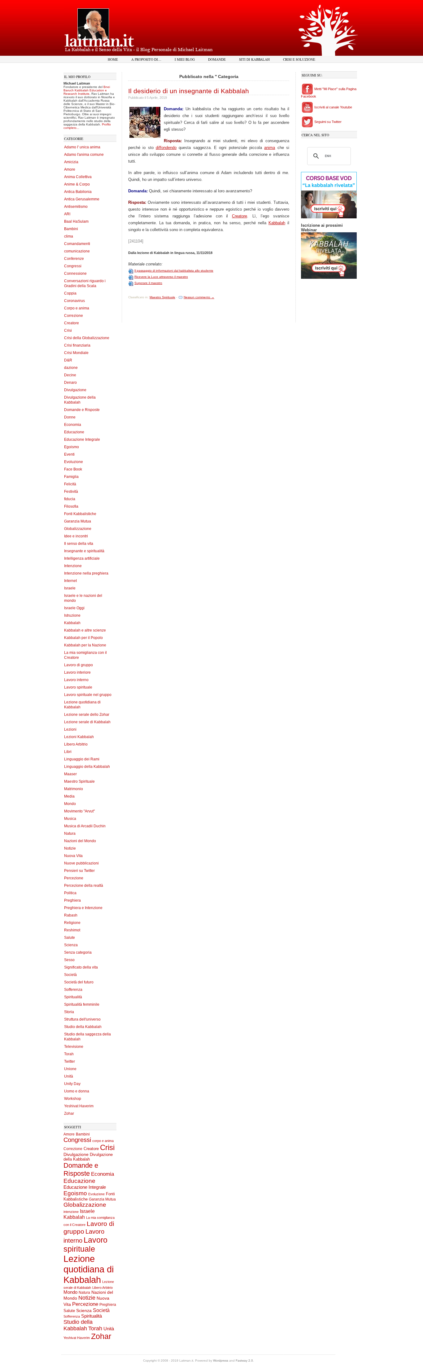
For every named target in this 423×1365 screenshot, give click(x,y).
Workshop (72, 1098)
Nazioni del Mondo (80, 841)
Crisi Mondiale (76, 353)
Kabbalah (72, 623)
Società (70, 975)
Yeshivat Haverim (79, 1106)
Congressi (72, 266)
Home (113, 59)
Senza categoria (78, 952)
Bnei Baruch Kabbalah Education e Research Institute (86, 90)
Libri (68, 752)
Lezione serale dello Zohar (86, 714)
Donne (70, 417)
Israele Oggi (74, 608)
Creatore (71, 323)
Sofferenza (73, 989)
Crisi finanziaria (77, 345)
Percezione (73, 878)
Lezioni (70, 729)
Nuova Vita (73, 856)
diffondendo (166, 147)
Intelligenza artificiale (82, 558)
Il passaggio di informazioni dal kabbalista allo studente (173, 270)
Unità (68, 1076)
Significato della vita (81, 967)
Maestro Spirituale (79, 781)
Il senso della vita (78, 543)
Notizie (70, 848)
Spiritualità (73, 997)
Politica (70, 893)
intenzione (71, 1212)
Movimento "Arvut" (79, 811)
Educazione (74, 432)
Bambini (71, 229)
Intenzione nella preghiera (86, 573)
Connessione (75, 273)
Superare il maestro (148, 283)
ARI (67, 214)
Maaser (70, 774)
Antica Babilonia (78, 192)
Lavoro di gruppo (78, 665)
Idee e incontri (76, 536)
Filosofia (71, 506)
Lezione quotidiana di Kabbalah (88, 1269)
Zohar (69, 1113)
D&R (68, 360)
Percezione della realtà (83, 885)
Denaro (70, 382)
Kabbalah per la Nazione (85, 645)
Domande (217, 59)
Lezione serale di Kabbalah (87, 722)
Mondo (70, 804)
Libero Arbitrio (76, 744)
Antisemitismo (76, 206)
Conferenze (74, 258)
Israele (70, 588)
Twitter (69, 1061)
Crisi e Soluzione (299, 59)
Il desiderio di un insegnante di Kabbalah (188, 90)
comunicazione (77, 251)
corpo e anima (103, 1141)
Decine (70, 375)
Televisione (73, 1046)
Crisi (68, 330)
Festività (71, 491)
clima (68, 236)
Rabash (70, 915)
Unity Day (72, 1084)
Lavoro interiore (77, 672)
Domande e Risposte (82, 410)
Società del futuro (79, 982)
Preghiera (72, 900)
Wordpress (220, 1360)
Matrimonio (73, 789)
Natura (70, 833)
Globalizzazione (77, 529)
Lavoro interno (76, 680)
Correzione (73, 315)
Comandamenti (77, 244)
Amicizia (71, 162)
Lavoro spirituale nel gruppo (87, 695)
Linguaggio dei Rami (81, 759)
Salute (69, 937)
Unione (70, 1069)
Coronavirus (74, 301)
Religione (72, 923)
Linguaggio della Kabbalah (87, 766)
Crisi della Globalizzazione (86, 338)
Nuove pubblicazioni (81, 863)
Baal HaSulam (76, 221)
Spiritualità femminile (81, 1004)
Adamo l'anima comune (84, 154)
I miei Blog (185, 59)
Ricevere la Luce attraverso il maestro (161, 276)
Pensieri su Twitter (79, 870)
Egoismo (71, 447)
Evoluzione (73, 462)
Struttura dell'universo (82, 1019)
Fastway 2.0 (244, 1360)
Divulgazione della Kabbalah (88, 1157)
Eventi (69, 454)
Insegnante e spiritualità (84, 551)
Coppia (70, 293)
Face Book (73, 469)
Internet (70, 581)
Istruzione (72, 615)
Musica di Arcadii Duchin (85, 826)
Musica (70, 818)
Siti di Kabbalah (254, 59)
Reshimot (72, 930)
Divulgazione (75, 390)
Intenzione (73, 566)
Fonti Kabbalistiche (80, 514)
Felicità (70, 484)
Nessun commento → (199, 297)
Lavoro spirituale (78, 687)
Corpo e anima (76, 308)
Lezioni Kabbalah (79, 737)
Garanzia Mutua (77, 521)
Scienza (71, 945)
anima (269, 147)
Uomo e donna (76, 1091)
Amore (69, 169)
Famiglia (71, 477)
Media (69, 796)
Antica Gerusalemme (81, 199)
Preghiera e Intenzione (83, 908)
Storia (69, 1012)
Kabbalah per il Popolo (83, 638)
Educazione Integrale (82, 439)
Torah (69, 1054)
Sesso (69, 960)
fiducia (69, 499)
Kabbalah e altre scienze (85, 630)
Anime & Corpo (77, 184)
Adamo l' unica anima (82, 147)
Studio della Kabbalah (83, 1027)
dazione (71, 367)
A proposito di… (146, 59)
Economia (72, 424)
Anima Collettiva (78, 177)
